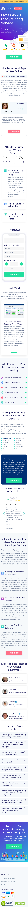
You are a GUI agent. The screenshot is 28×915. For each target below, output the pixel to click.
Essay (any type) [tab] (7, 438)
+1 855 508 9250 (8, 878)
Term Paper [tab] (6, 440)
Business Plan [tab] (19, 446)
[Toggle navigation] (25, 8)
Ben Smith (12, 702)
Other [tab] (4, 451)
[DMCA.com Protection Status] (20, 903)
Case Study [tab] (6, 446)
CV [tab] (16, 448)
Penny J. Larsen (13, 677)
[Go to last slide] (4, 513)
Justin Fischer (13, 689)
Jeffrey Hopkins (13, 714)
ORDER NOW (15, 131)
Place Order (17, 8)
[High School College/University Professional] (14, 252)
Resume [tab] (5, 448)
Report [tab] (17, 442)
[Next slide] (24, 513)
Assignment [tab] (19, 444)
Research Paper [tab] (20, 438)
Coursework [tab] (19, 440)
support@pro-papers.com (8, 881)
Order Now (14, 57)
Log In (9, 8)
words (16, 269)
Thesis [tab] (4, 444)
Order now (14, 846)
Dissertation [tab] (6, 442)
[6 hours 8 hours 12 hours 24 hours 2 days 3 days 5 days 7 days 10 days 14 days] (14, 256)
